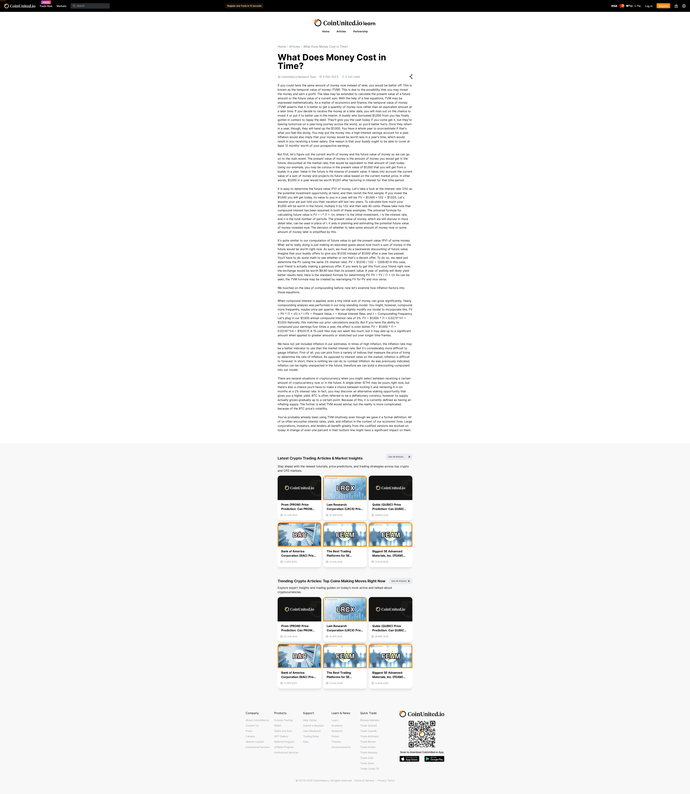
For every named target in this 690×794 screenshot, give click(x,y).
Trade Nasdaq (368, 752)
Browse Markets (369, 720)
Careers (250, 736)
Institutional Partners (258, 747)
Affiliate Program (284, 747)
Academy (337, 725)
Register (663, 5)
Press (249, 730)
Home (325, 31)
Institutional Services (286, 752)
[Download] (676, 6)
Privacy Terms (386, 780)
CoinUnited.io (19, 6)
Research (337, 730)
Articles (341, 31)
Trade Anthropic (369, 736)
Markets (61, 6)
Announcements (341, 747)
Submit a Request (313, 725)
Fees (305, 741)
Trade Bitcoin (368, 741)
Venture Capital (255, 741)
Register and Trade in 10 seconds (244, 5)
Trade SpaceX (368, 725)
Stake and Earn (283, 730)
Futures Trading (283, 720)
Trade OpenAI (368, 730)
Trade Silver (367, 763)
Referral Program (284, 741)
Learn (335, 720)
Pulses (335, 736)
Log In (648, 6)
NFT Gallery (281, 736)
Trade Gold (366, 757)
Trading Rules (311, 736)
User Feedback (312, 730)
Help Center (310, 720)
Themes (336, 741)
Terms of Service (364, 780)
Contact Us (252, 725)
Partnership (360, 31)
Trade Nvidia (367, 747)
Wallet (277, 725)
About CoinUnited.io (257, 720)
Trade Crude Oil (369, 768)
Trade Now (46, 6)
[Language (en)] (684, 6)
